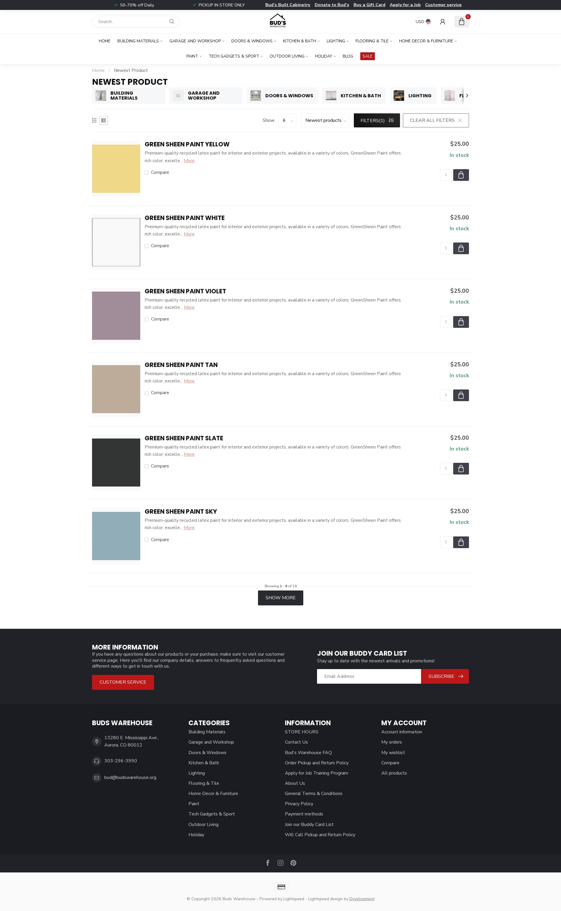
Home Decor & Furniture (426, 41)
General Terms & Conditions (313, 793)
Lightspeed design (325, 899)
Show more (281, 598)
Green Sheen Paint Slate (184, 438)
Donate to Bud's (332, 5)
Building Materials (138, 41)
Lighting (336, 41)
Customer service (443, 5)
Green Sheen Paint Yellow (187, 144)
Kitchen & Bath (299, 41)
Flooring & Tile (372, 41)
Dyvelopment (361, 899)
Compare (160, 172)
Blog (348, 56)
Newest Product (131, 70)
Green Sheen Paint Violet (185, 291)
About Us (295, 783)
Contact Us (296, 742)
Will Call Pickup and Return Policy (320, 835)
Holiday (323, 56)
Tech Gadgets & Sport (234, 56)
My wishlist (393, 752)
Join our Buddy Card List (309, 824)
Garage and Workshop (195, 41)
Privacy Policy (299, 804)
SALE (368, 56)
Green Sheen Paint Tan (181, 365)
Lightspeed (293, 899)
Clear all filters (432, 120)
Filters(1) (373, 120)
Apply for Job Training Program (316, 773)
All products (394, 773)
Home (104, 41)
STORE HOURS (301, 732)
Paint (192, 56)
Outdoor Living (287, 56)
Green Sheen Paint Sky (181, 511)
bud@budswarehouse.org (130, 777)
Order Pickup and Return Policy (317, 763)
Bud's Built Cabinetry (287, 5)
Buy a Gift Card (369, 5)
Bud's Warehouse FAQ (308, 752)
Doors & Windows (252, 41)
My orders (391, 742)
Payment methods (304, 814)
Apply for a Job (405, 5)
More (189, 160)
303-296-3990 (120, 761)
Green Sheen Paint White (185, 218)
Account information (401, 732)
